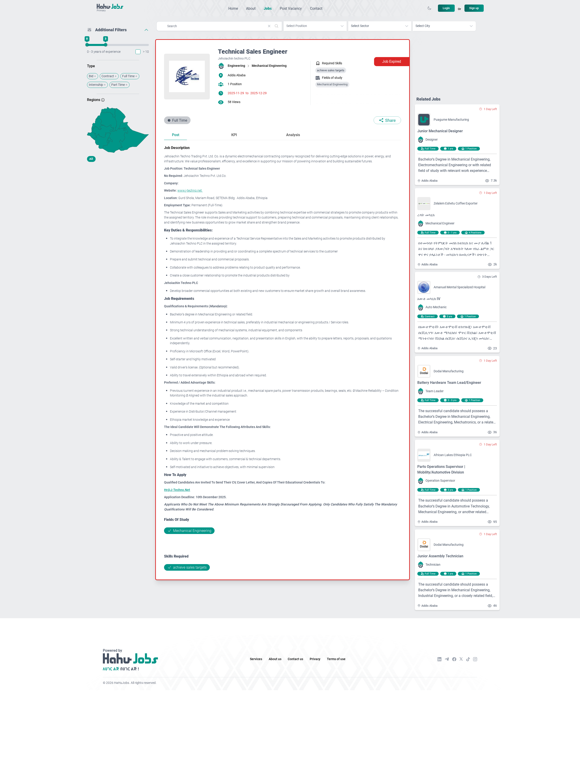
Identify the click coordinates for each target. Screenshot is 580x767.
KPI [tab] (234, 135)
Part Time (118, 85)
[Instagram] (475, 659)
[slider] (86, 44)
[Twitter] (461, 659)
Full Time (128, 76)
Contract (108, 76)
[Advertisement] (118, 201)
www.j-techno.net (190, 190)
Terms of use (336, 659)
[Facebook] (454, 659)
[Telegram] (447, 659)
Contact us (295, 659)
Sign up (474, 8)
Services (256, 659)
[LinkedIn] (439, 659)
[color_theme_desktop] (429, 8)
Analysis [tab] (293, 135)
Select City (423, 26)
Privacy (315, 659)
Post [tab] (175, 135)
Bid (91, 76)
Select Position (296, 26)
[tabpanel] (282, 357)
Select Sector (360, 26)
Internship (96, 85)
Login (446, 8)
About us (275, 659)
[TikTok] (468, 659)
